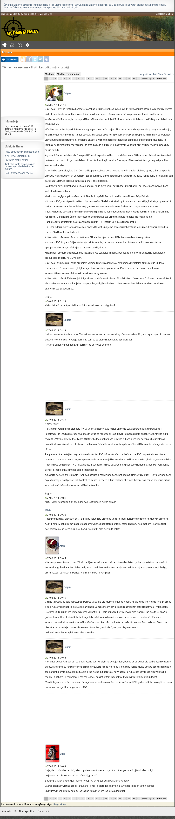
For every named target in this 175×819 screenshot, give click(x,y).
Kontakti (6, 811)
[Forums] (20, 45)
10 (88, 79)
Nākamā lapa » (148, 79)
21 (138, 79)
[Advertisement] (22, 93)
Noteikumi (43, 811)
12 (97, 79)
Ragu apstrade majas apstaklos (22, 151)
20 (134, 79)
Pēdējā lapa (161, 79)
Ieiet (158, 14)
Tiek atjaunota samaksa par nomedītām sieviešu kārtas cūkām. (20, 166)
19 (129, 79)
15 (111, 79)
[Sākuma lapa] (4, 45)
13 (101, 79)
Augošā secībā (148, 74)
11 (92, 79)
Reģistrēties (167, 14)
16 (115, 79)
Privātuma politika (24, 811)
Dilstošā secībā (166, 74)
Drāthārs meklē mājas (16, 160)
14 (106, 79)
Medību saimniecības (68, 74)
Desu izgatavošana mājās (19, 173)
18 (125, 79)
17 (120, 79)
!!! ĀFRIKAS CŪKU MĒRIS (17, 155)
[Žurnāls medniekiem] (12, 45)
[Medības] (27, 45)
